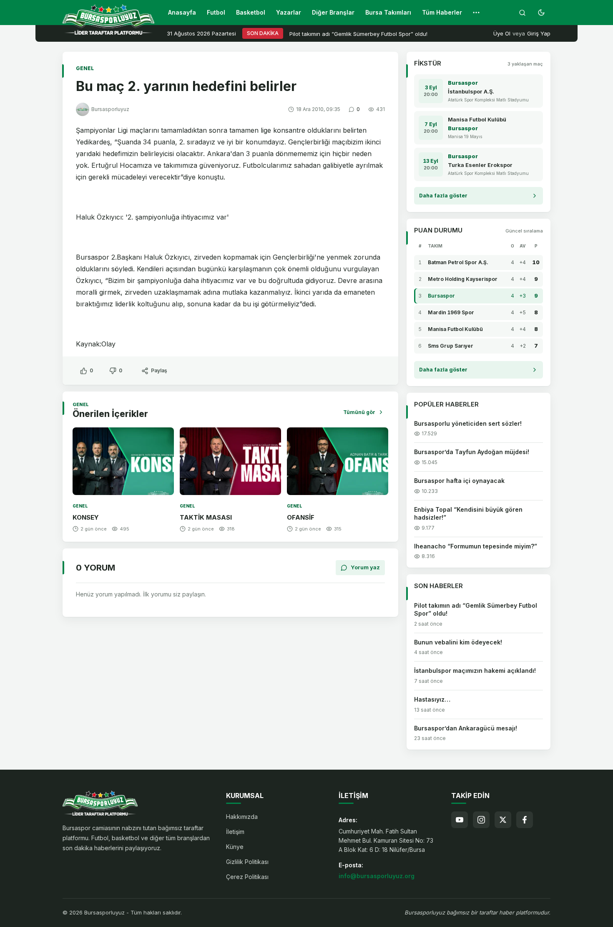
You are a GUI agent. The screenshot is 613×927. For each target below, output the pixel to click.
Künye (235, 846)
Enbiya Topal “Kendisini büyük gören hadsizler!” (468, 513)
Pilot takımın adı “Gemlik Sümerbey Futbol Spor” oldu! (358, 33)
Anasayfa (182, 12)
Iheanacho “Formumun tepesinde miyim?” (475, 546)
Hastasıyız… (432, 699)
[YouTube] (459, 819)
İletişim (235, 831)
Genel (85, 68)
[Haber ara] (522, 12)
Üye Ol (501, 33)
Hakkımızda (242, 816)
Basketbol (250, 12)
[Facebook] (524, 819)
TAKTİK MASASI (206, 517)
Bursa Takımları (388, 12)
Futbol (216, 12)
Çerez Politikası (247, 876)
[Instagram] (481, 819)
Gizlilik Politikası (247, 861)
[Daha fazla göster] (476, 12)
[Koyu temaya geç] (541, 12)
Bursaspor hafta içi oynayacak (459, 480)
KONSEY (86, 517)
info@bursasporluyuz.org (377, 875)
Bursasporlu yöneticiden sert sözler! (468, 423)
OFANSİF (300, 517)
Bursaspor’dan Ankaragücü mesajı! (465, 728)
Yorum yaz (365, 567)
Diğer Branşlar (333, 12)
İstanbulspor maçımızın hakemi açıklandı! (475, 670)
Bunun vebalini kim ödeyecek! (458, 642)
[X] (503, 819)
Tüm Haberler (442, 12)
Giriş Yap (538, 33)
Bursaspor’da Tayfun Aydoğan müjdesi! (471, 451)
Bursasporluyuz (110, 109)
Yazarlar (288, 12)
